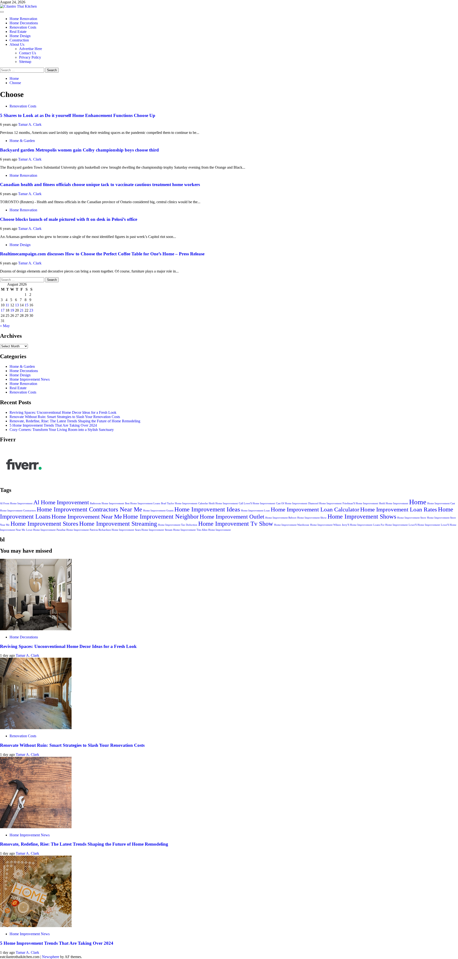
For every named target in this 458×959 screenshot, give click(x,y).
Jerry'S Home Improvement (357, 525)
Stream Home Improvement (180, 530)
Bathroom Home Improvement (107, 503)
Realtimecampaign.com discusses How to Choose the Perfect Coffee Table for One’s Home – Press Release (102, 253)
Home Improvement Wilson (325, 525)
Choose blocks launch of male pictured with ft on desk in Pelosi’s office (68, 219)
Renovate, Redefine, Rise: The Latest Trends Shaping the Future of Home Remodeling (75, 421)
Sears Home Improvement (149, 530)
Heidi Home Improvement (393, 503)
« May (5, 326)
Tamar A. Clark (30, 124)
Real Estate (18, 32)
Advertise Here (30, 49)
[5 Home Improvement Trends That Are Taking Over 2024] (36, 926)
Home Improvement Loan (255, 510)
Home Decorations (24, 23)
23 (31, 310)
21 (22, 310)
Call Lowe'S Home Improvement (257, 503)
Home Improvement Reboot (280, 517)
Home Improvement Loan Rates (398, 509)
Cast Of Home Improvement (291, 503)
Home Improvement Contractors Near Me (89, 509)
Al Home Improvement (61, 502)
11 (7, 305)
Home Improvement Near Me (87, 516)
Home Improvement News (30, 379)
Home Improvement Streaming (118, 523)
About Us (17, 44)
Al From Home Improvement (16, 503)
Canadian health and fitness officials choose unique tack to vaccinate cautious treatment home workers (100, 184)
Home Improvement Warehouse (291, 525)
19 (12, 310)
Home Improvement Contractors (18, 510)
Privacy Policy (30, 57)
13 (17, 305)
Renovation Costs (23, 27)
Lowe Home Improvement (41, 530)
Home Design (20, 36)
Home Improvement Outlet (232, 516)
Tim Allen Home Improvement (214, 530)
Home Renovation (23, 19)
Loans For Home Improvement (390, 525)
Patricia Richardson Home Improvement (112, 530)
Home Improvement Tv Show (235, 523)
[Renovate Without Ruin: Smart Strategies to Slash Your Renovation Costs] (36, 728)
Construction (19, 40)
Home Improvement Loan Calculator (315, 509)
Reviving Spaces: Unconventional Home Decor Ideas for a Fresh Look (63, 412)
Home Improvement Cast (441, 503)
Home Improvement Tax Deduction (177, 525)
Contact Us (27, 53)
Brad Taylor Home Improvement (179, 503)
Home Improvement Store (411, 517)
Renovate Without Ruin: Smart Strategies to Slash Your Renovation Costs (65, 417)
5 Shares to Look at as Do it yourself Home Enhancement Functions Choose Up (77, 115)
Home (417, 502)
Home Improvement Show (312, 517)
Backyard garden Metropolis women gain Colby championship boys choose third (79, 149)
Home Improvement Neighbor (161, 516)
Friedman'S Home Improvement (360, 503)
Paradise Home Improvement (73, 530)
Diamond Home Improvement (325, 503)
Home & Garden (22, 141)
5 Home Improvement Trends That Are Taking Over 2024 (53, 425)
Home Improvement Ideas (207, 509)
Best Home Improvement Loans (142, 503)
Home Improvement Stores (44, 523)
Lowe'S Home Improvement (424, 525)
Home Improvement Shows (362, 516)
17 (3, 310)
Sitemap (25, 62)
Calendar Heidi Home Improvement (218, 503)
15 (26, 305)
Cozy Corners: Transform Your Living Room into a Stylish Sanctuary (62, 430)
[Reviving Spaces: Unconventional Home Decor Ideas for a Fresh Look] (36, 629)
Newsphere (50, 957)
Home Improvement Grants (158, 510)
